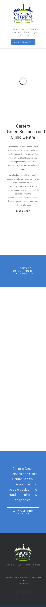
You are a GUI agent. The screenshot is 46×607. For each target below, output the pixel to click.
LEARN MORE (23, 211)
